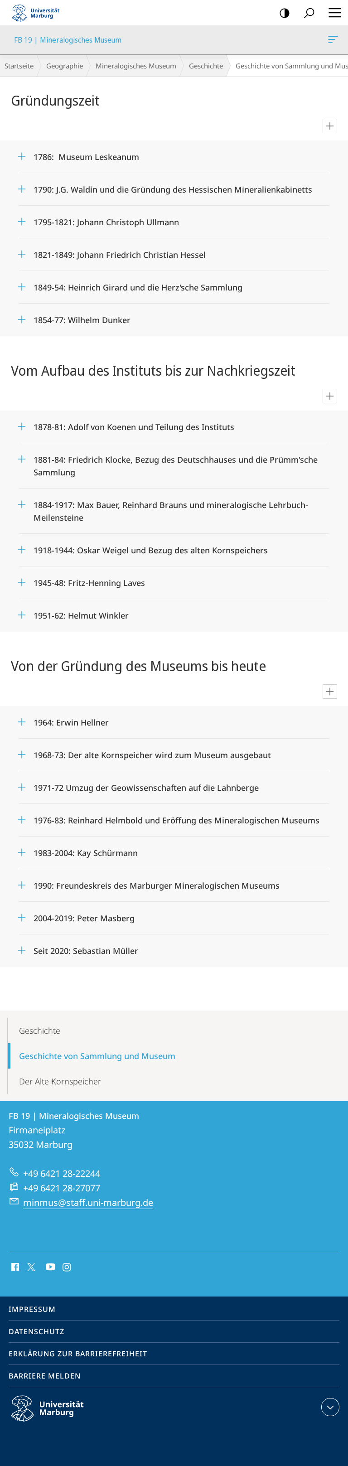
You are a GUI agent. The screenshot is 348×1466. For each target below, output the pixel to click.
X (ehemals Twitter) (31, 1266)
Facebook (14, 1267)
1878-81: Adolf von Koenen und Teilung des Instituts (134, 424)
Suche (309, 12)
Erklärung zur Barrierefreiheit (78, 1354)
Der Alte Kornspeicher (60, 1081)
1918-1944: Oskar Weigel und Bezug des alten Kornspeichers (151, 547)
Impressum (32, 1309)
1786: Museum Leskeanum (86, 153)
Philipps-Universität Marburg (63, 1422)
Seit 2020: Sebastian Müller (86, 947)
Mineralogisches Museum (136, 65)
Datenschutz (36, 1331)
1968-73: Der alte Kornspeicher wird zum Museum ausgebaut (152, 752)
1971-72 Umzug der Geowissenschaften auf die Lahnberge (146, 784)
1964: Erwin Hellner (71, 719)
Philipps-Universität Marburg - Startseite (38, 12)
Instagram (67, 1267)
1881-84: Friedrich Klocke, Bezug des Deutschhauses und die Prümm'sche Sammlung (176, 463)
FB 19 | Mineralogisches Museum (334, 39)
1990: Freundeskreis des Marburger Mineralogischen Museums (157, 882)
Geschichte (206, 65)
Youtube (49, 1267)
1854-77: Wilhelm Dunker (82, 317)
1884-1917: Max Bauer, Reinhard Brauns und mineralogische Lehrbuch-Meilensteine (171, 508)
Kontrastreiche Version (284, 12)
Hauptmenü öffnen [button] (334, 12)
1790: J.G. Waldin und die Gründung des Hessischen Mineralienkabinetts (173, 186)
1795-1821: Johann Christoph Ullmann (106, 219)
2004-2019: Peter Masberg (84, 915)
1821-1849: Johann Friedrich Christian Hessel (120, 251)
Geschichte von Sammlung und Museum (97, 1055)
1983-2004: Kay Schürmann (86, 850)
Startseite (19, 65)
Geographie (64, 65)
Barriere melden (45, 1376)
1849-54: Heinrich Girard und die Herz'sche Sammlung (138, 284)
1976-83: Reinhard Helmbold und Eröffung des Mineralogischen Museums (176, 817)
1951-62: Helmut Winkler (81, 612)
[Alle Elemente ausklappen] (330, 126)
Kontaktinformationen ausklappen (330, 1407)
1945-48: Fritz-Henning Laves (89, 579)
